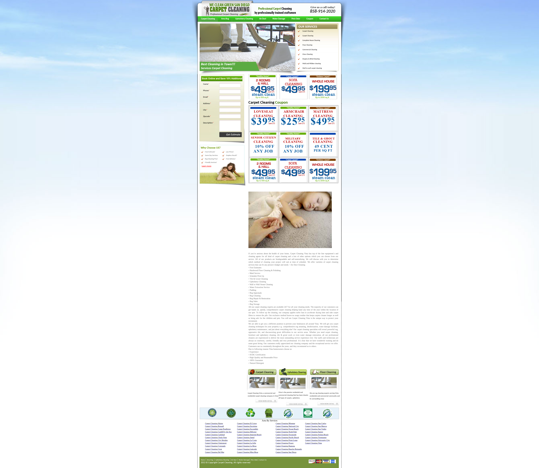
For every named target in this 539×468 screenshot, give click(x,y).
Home (203, 460)
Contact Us (324, 19)
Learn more (206, 166)
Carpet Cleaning (208, 19)
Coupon (309, 19)
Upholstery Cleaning (244, 19)
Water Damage (278, 19)
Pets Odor (296, 19)
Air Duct (262, 19)
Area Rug (225, 19)
